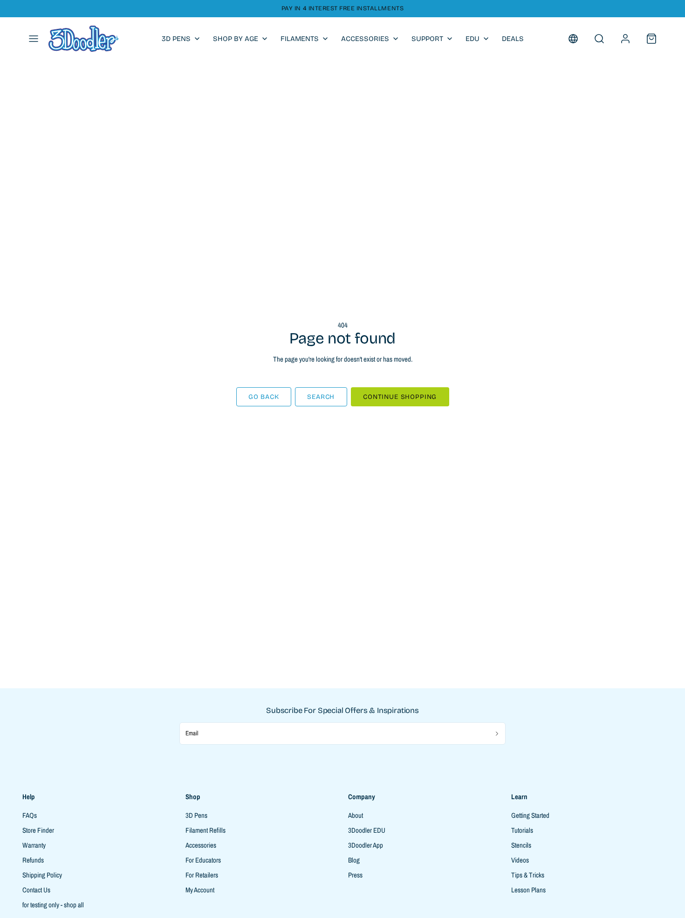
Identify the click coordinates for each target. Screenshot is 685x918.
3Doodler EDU (366, 830)
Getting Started (530, 815)
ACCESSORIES (365, 38)
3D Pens (196, 815)
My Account (199, 890)
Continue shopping (400, 397)
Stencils (521, 845)
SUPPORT (427, 38)
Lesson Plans (528, 890)
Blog (354, 860)
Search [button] (321, 397)
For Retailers (201, 875)
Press (355, 875)
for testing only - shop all (53, 905)
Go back (263, 397)
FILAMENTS (300, 38)
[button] (33, 38)
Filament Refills (205, 830)
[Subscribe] (497, 733)
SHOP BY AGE (235, 38)
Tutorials (522, 830)
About (355, 815)
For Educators (203, 860)
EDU (473, 38)
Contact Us (36, 890)
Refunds (33, 860)
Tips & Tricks (527, 875)
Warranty (34, 845)
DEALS (513, 38)
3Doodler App (365, 845)
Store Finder (38, 830)
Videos (520, 860)
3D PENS (176, 38)
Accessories (200, 845)
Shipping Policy (42, 875)
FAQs (29, 815)
